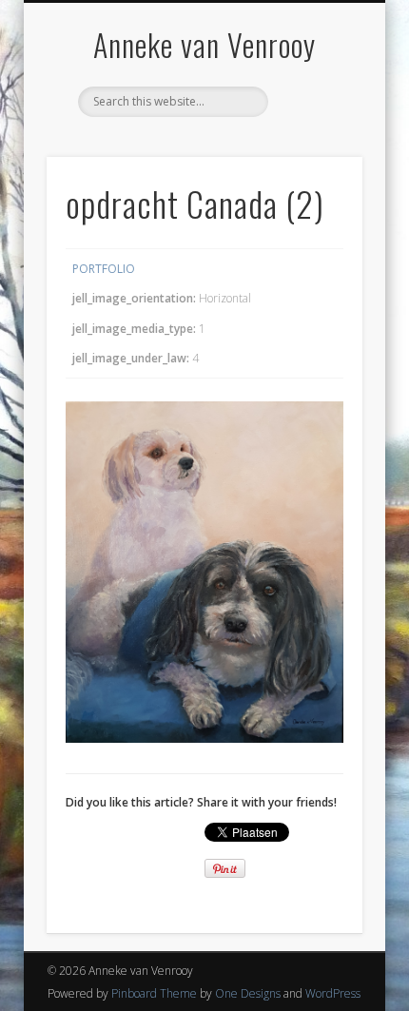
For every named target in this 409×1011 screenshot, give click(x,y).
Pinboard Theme (154, 993)
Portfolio (103, 269)
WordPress (332, 993)
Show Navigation (316, 170)
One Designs (248, 993)
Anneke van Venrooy (204, 44)
